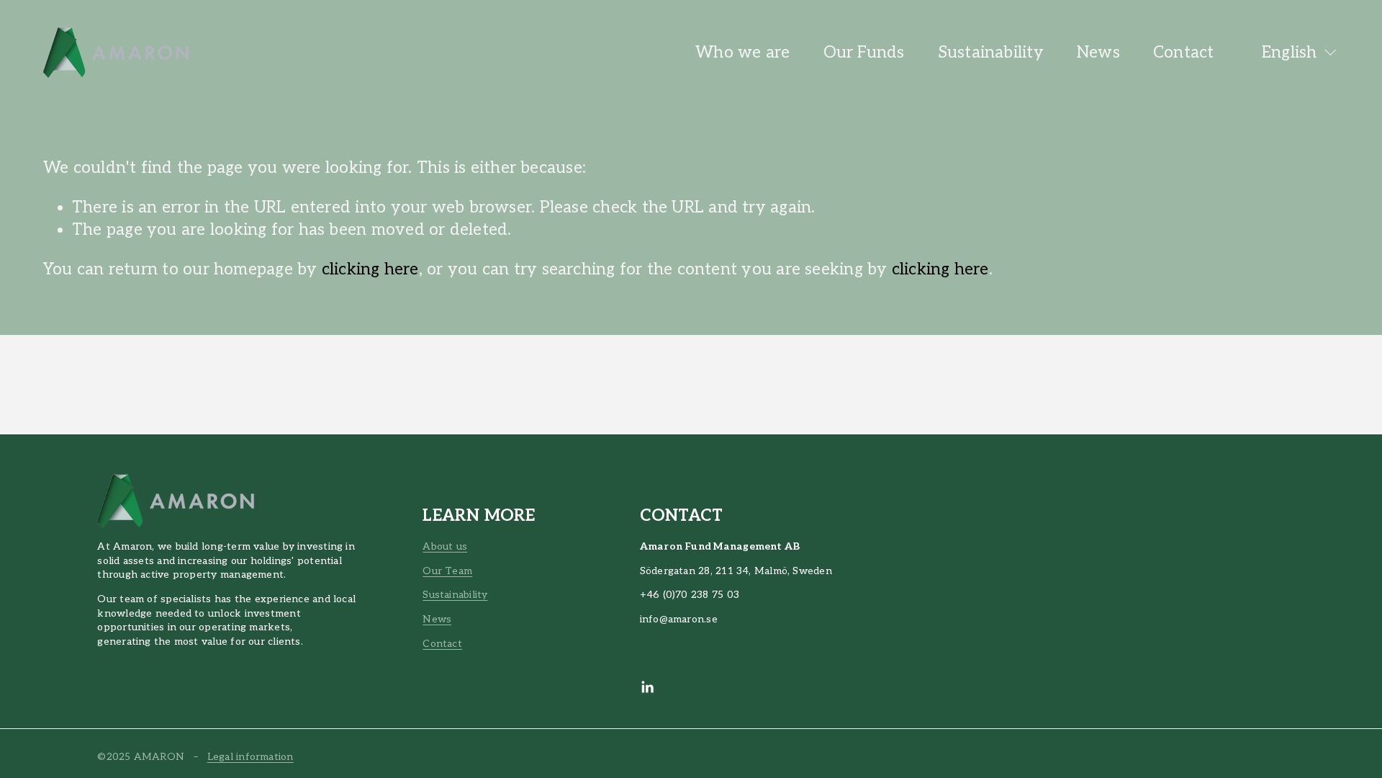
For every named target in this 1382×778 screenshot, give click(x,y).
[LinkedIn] (647, 687)
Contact (1183, 53)
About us (445, 546)
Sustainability (991, 53)
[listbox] (1290, 53)
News (1098, 53)
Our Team (447, 571)
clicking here (370, 270)
